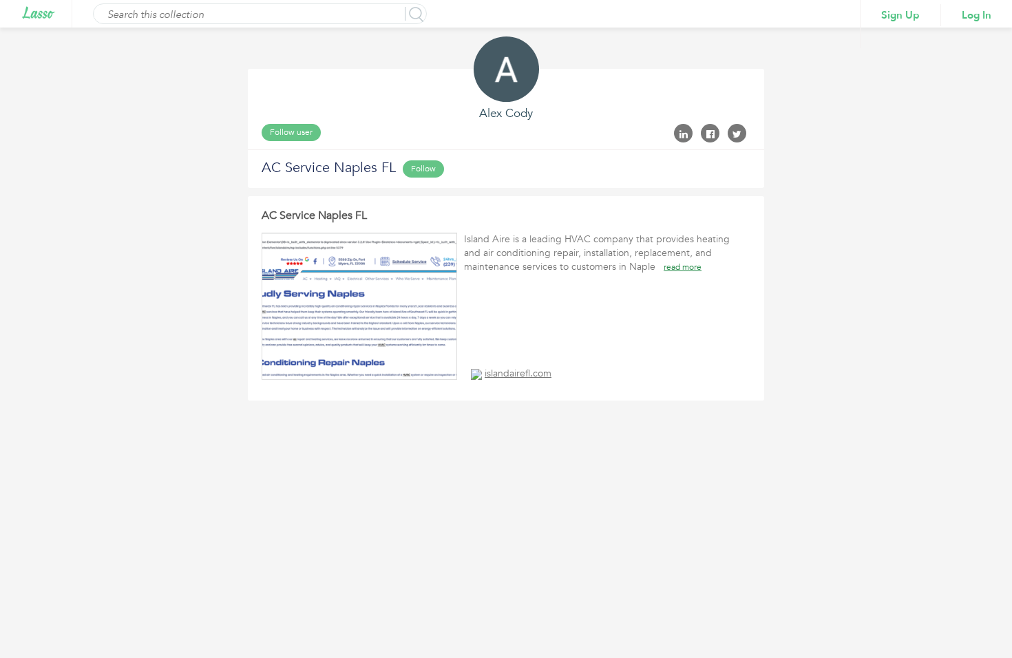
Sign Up (900, 15)
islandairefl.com (518, 373)
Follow (423, 168)
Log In (976, 15)
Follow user (291, 132)
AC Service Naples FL (314, 215)
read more (683, 267)
